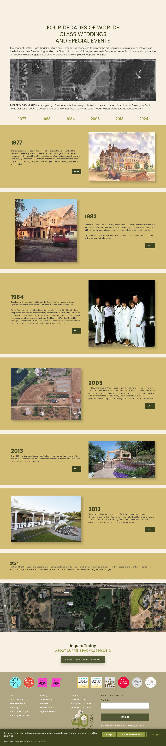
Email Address (108, 700)
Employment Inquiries (81, 703)
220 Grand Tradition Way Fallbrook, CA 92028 (122, 726)
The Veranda (46, 699)
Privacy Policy (26, 742)
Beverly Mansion (17, 703)
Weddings (14, 707)
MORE (76, 171)
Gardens (44, 703)
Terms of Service (11, 742)
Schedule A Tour (78, 699)
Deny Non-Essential (131, 734)
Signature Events (48, 711)
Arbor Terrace (16, 699)
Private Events (47, 707)
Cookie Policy (40, 742)
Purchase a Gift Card (81, 707)
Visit (12, 695)
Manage (154, 734)
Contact (75, 695)
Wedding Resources (19, 715)
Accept (109, 734)
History (43, 695)
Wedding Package (19, 711)
